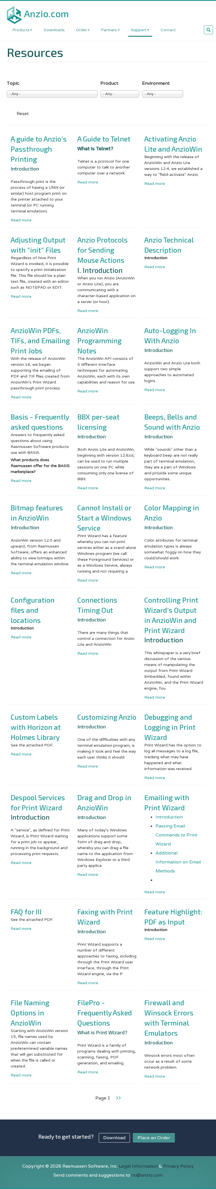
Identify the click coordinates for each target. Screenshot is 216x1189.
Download (114, 1138)
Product (109, 83)
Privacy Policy (178, 1166)
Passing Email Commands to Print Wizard (176, 835)
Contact (168, 29)
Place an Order (154, 1138)
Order (81, 29)
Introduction (169, 817)
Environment (156, 83)
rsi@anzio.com (147, 1175)
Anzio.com (46, 13)
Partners (109, 29)
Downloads (54, 29)
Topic (13, 83)
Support (139, 29)
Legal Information (138, 1166)
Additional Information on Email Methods (178, 862)
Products (21, 29)
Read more (21, 220)
